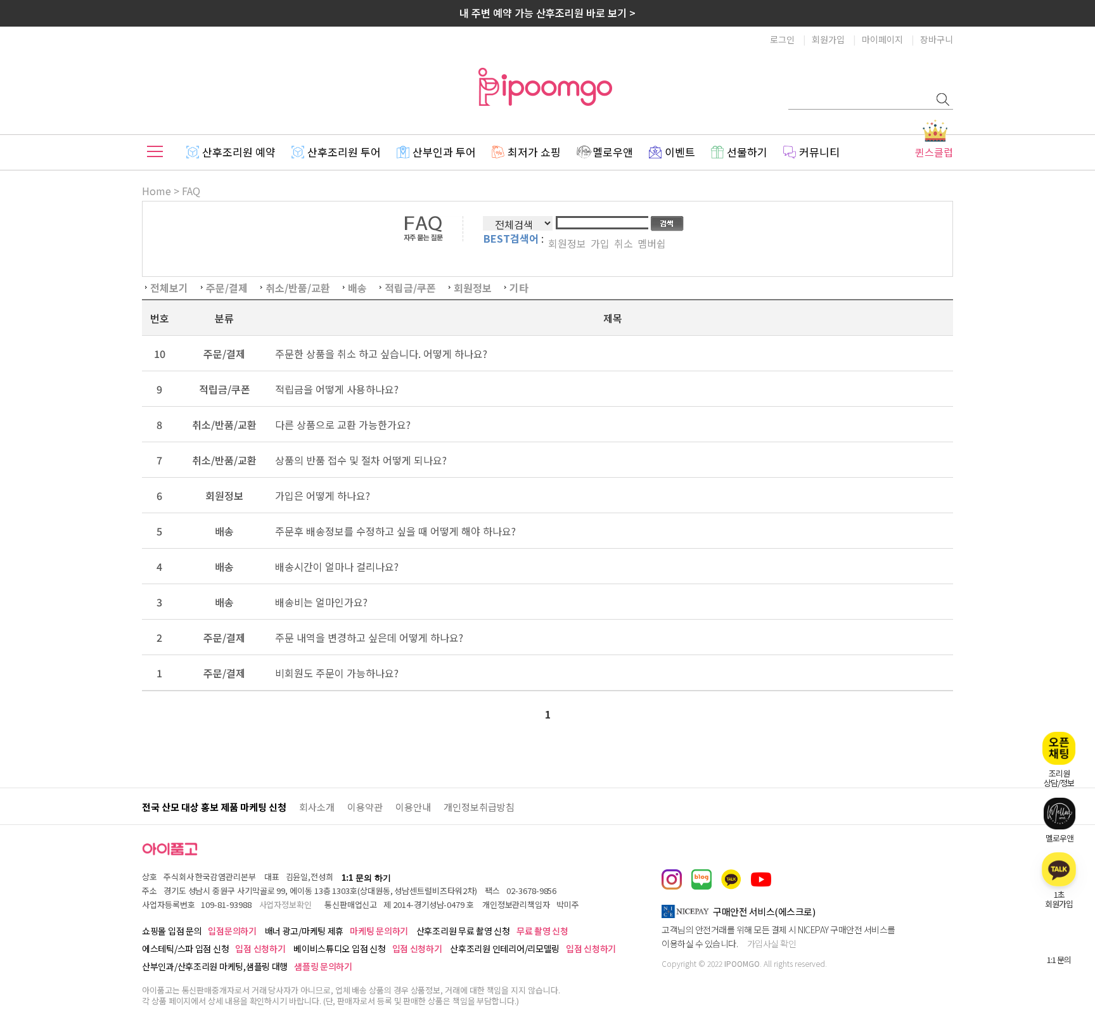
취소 (623, 243)
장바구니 (936, 39)
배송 (357, 287)
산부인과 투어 (444, 152)
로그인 (782, 39)
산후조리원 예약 (239, 152)
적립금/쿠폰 (410, 287)
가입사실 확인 (772, 943)
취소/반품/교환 (298, 287)
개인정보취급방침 (479, 807)
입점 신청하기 (260, 948)
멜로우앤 (612, 152)
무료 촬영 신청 (542, 930)
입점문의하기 (232, 930)
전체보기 (169, 287)
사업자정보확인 (285, 904)
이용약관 (365, 807)
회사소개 (317, 807)
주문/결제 (227, 287)
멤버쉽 (651, 243)
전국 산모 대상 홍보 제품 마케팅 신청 (214, 807)
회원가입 (828, 39)
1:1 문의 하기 (366, 878)
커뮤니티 (819, 152)
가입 (600, 243)
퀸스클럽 (934, 152)
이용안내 (413, 807)
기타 (518, 287)
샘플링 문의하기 (323, 966)
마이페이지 (882, 39)
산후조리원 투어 (344, 152)
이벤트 (680, 152)
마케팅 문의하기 (379, 930)
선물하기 (747, 152)
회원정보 (567, 243)
